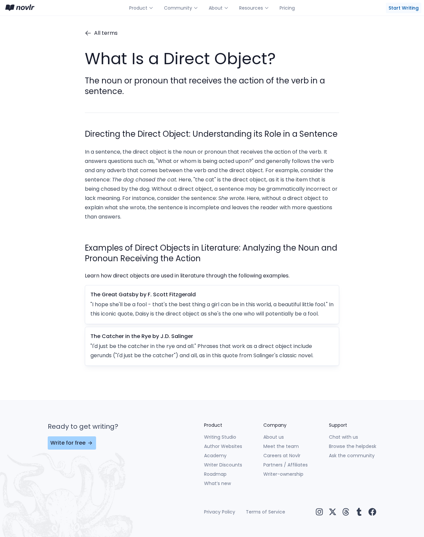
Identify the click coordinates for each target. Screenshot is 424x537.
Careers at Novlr (281, 455)
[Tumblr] (359, 512)
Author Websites (223, 446)
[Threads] (346, 512)
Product (138, 8)
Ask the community (352, 455)
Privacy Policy (219, 512)
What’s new (217, 483)
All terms (106, 33)
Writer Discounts (223, 465)
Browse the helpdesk (352, 446)
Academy (215, 455)
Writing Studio (220, 437)
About (216, 8)
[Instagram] (319, 512)
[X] (333, 512)
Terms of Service (265, 512)
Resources (251, 8)
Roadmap (215, 474)
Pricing (287, 8)
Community (178, 8)
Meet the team (281, 446)
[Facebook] (372, 512)
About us (273, 437)
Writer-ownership (283, 474)
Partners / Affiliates (285, 465)
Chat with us (343, 437)
